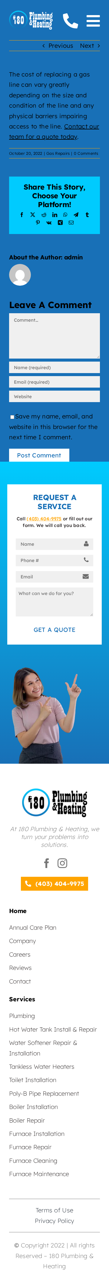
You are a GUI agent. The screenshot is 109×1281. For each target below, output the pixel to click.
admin (73, 257)
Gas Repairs (58, 153)
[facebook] (46, 863)
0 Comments (86, 153)
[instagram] (62, 863)
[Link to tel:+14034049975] (70, 20)
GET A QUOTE (54, 629)
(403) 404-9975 (44, 519)
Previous (60, 45)
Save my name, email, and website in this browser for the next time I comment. (53, 426)
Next (87, 45)
